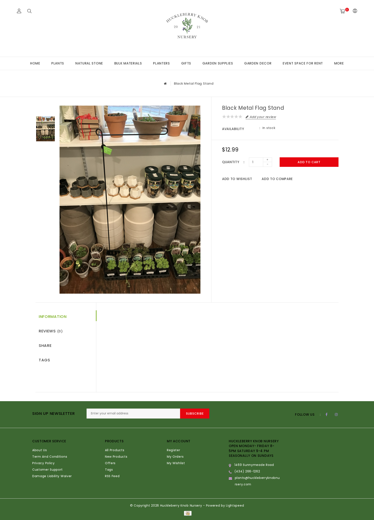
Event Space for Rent (303, 63)
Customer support (47, 469)
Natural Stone (89, 63)
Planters (161, 63)
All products (114, 450)
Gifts (186, 63)
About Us (39, 450)
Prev (45, 109)
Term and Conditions (49, 456)
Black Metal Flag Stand (193, 83)
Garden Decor (257, 63)
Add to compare (277, 179)
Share (45, 345)
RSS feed (112, 476)
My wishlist (176, 463)
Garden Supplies (217, 63)
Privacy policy (43, 463)
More (339, 63)
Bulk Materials (128, 63)
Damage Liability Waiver (52, 476)
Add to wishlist (237, 179)
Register (173, 450)
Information (53, 316)
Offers (110, 463)
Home (35, 63)
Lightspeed (235, 505)
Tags (44, 360)
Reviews (51, 331)
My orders (175, 456)
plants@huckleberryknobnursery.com (257, 481)
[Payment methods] (186, 513)
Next (45, 149)
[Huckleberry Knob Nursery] (187, 27)
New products (116, 456)
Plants (57, 63)
